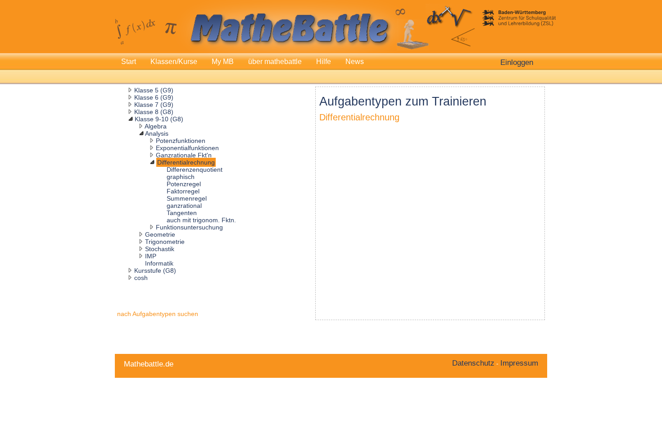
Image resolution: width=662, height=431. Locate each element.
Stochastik (159, 248)
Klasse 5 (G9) (153, 90)
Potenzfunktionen (180, 140)
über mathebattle (275, 61)
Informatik (159, 263)
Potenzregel (184, 184)
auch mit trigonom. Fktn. (201, 220)
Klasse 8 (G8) (153, 111)
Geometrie (160, 234)
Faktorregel (183, 191)
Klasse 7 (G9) (153, 104)
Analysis (156, 133)
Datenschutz (473, 362)
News (354, 61)
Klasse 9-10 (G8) (159, 119)
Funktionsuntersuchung (189, 227)
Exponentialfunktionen (187, 147)
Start (128, 61)
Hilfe (323, 61)
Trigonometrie (165, 241)
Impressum (519, 362)
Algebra (156, 126)
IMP (150, 256)
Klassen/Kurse (173, 61)
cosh (141, 277)
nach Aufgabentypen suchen (157, 313)
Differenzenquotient (194, 169)
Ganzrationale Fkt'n (184, 155)
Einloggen (516, 62)
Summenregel (187, 198)
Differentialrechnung (186, 162)
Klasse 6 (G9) (153, 97)
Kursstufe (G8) (155, 270)
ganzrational (184, 205)
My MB (223, 61)
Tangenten (182, 212)
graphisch (181, 176)
